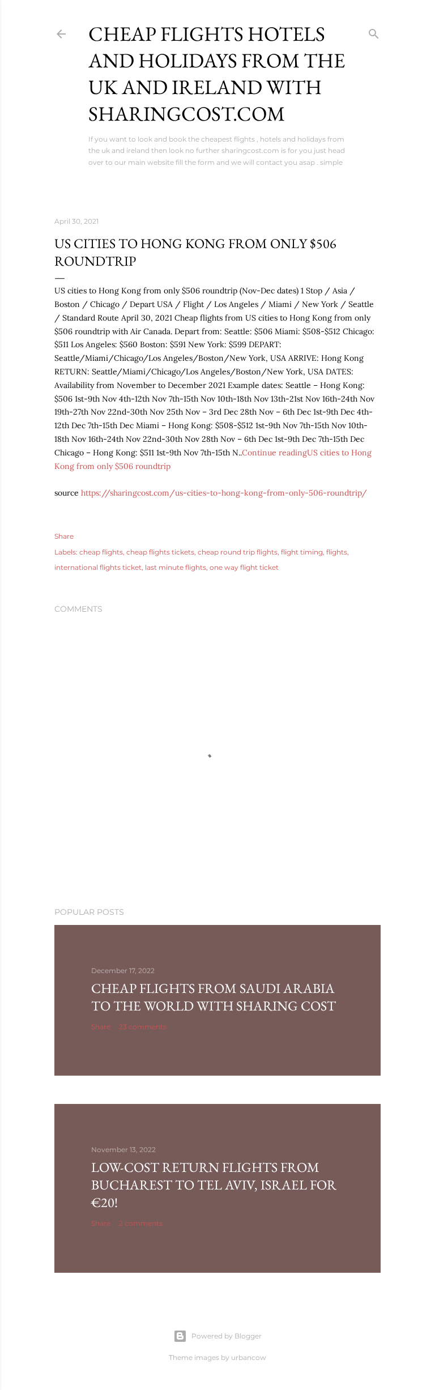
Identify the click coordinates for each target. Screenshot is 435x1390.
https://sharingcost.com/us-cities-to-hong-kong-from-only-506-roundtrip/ (224, 493)
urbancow (248, 1357)
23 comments (143, 1026)
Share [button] (64, 536)
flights (336, 552)
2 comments (141, 1223)
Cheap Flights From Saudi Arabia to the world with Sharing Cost (213, 996)
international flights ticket (98, 567)
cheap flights (101, 552)
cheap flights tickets (160, 552)
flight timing (302, 552)
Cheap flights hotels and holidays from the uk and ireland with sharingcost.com (216, 73)
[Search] (374, 31)
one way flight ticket (244, 567)
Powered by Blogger (226, 1336)
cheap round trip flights (238, 552)
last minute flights (175, 567)
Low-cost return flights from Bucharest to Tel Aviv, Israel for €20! (213, 1184)
